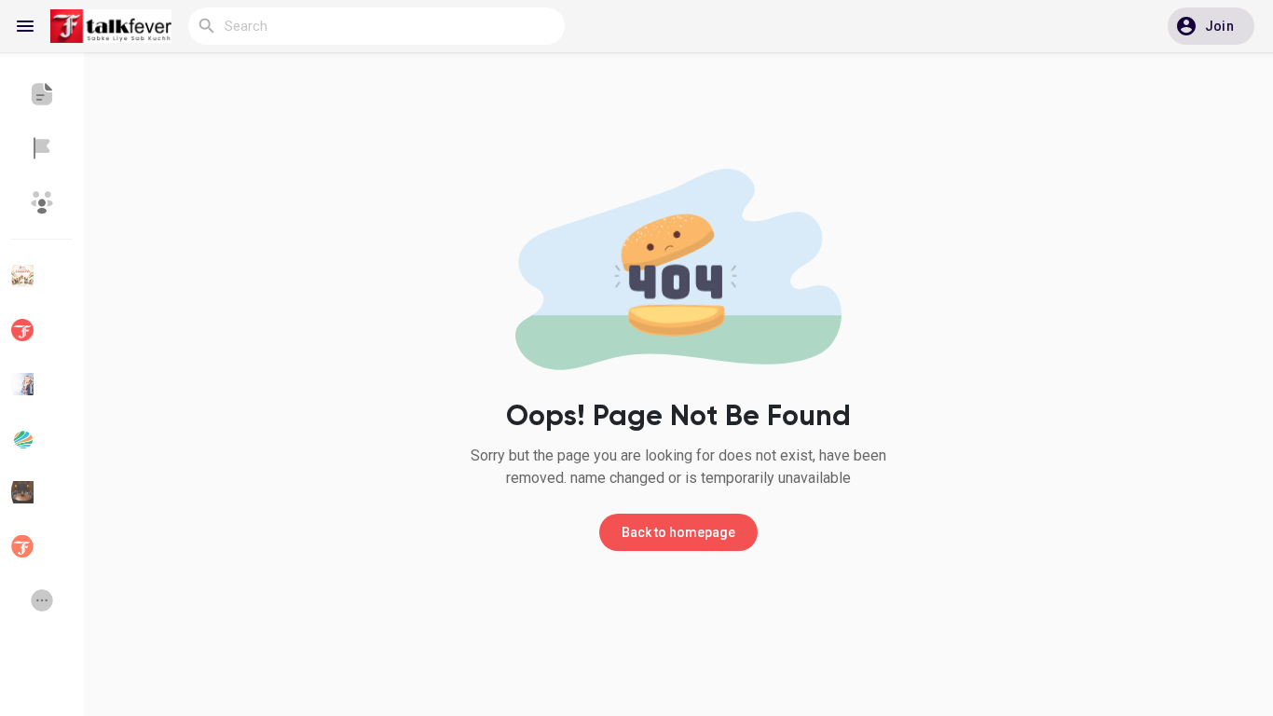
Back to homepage (678, 532)
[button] (1211, 26)
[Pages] (42, 148)
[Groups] (42, 202)
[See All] (42, 600)
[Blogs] (42, 94)
